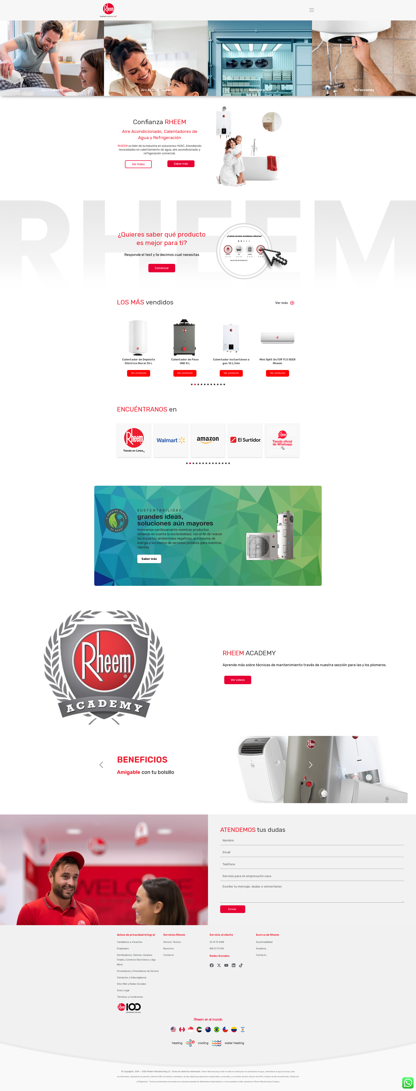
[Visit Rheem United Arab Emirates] (199, 1029)
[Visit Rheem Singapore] (190, 1029)
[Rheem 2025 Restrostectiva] (129, 1008)
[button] (311, 10)
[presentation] (191, 384)
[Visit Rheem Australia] (208, 1029)
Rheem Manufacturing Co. (159, 1072)
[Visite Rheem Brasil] (216, 1029)
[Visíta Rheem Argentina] (242, 1029)
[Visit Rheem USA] (173, 1029)
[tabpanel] (138, 346)
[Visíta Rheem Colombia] (234, 1029)
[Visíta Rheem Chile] (225, 1029)
